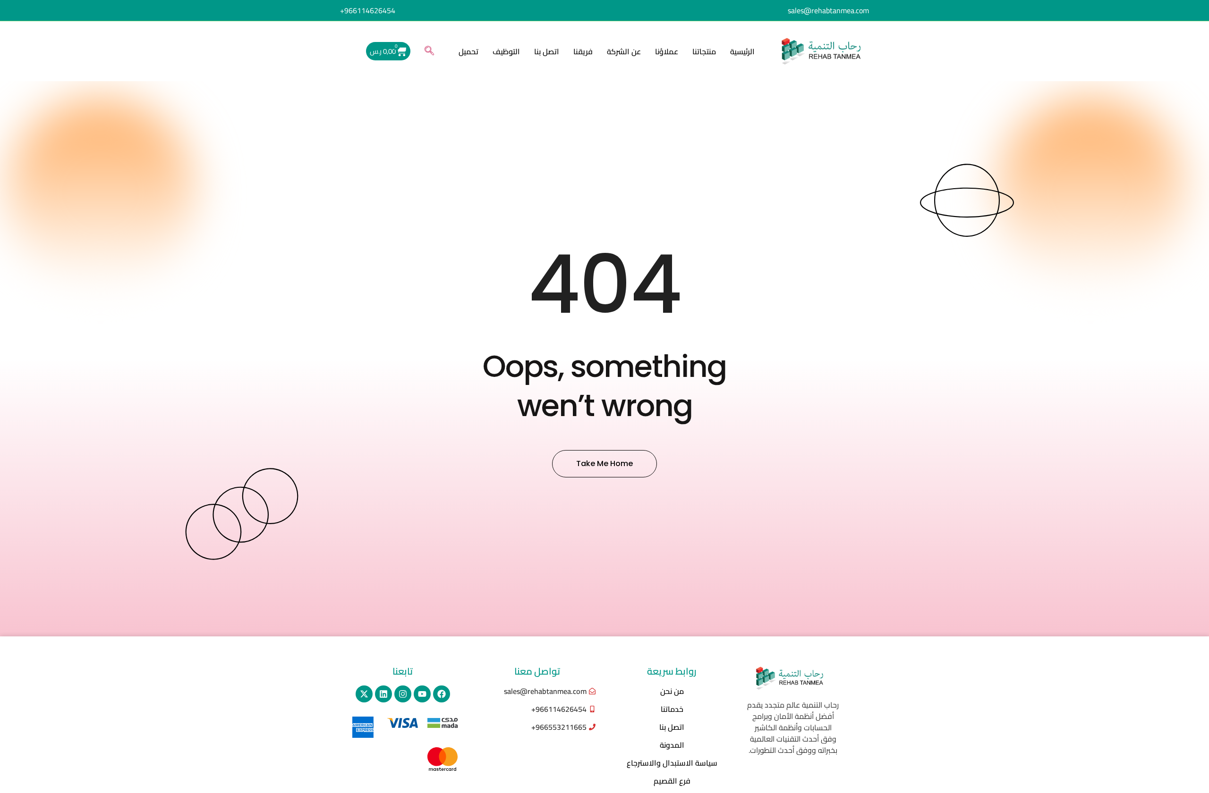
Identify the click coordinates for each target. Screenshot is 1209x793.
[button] (429, 51)
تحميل (468, 51)
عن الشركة (624, 51)
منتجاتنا (704, 51)
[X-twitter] (364, 693)
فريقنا (583, 51)
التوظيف (506, 51)
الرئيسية (742, 51)
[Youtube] (422, 693)
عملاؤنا (666, 51)
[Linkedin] (383, 693)
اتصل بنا (546, 51)
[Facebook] (441, 693)
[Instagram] (402, 693)
